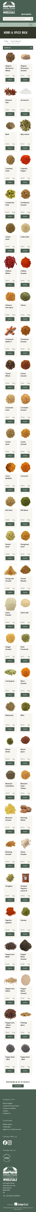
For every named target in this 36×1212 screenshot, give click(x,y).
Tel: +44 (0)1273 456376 (11, 1196)
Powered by (10, 1204)
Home (6, 41)
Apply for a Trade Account (12, 1129)
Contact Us (6, 1113)
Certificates (7, 1127)
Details (10, 79)
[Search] (31, 19)
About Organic (8, 1103)
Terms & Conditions (9, 1108)
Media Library (7, 1124)
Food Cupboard (16, 41)
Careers (5, 1111)
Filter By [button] (7, 48)
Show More (18, 1086)
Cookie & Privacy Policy (11, 1106)
